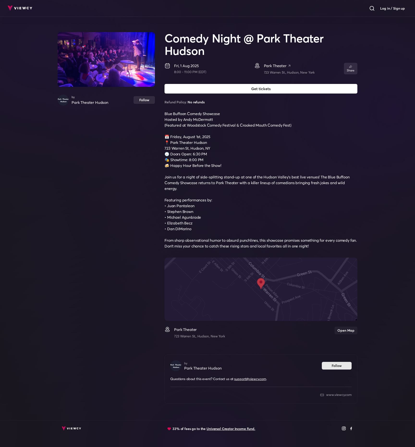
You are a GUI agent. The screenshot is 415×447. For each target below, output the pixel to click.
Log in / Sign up (392, 8)
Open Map (345, 330)
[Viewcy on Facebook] (351, 429)
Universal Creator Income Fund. (231, 429)
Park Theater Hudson (90, 102)
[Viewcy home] (19, 8)
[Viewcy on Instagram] (344, 429)
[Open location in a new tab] (289, 66)
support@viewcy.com (250, 379)
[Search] (372, 8)
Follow (144, 100)
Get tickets (261, 88)
